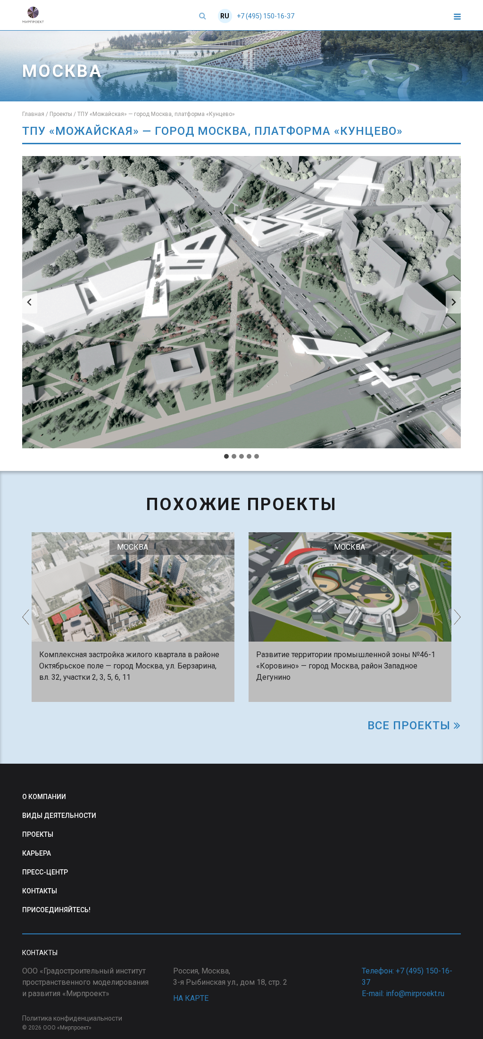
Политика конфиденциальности (72, 1018)
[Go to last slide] (29, 302)
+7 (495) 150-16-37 (265, 16)
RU (224, 16)
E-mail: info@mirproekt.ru (403, 993)
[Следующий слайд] (453, 302)
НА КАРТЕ (190, 998)
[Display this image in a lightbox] (241, 302)
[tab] (226, 456)
